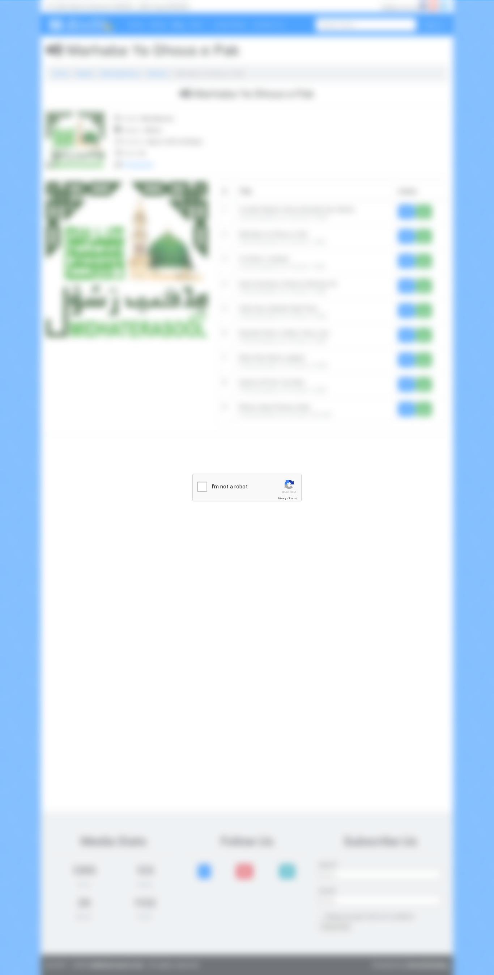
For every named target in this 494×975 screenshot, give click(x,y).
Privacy (282, 498)
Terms (293, 498)
